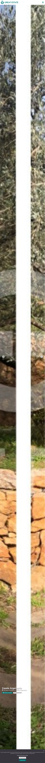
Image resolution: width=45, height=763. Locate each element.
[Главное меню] (43, 2)
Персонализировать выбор (22, 755)
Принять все (22, 760)
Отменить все (22, 757)
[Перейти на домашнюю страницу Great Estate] (9, 2)
